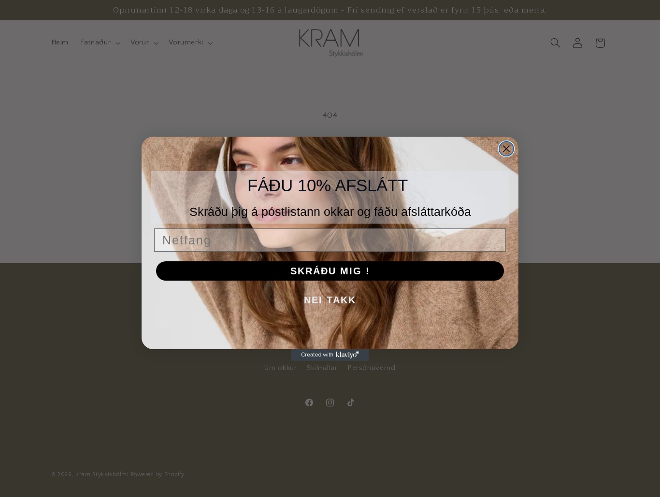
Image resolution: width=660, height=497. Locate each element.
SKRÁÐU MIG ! (330, 271)
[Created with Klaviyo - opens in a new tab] (330, 355)
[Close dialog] (506, 149)
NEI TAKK (330, 300)
